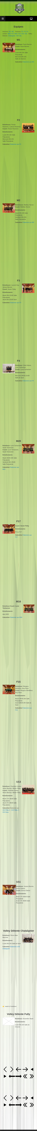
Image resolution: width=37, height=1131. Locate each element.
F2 (22, 31)
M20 (9, 33)
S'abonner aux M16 (16, 617)
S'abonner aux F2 (15, 144)
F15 (19, 33)
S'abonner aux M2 (28, 222)
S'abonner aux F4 (28, 381)
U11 (26, 33)
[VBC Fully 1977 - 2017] (19, 8)
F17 (12, 33)
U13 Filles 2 (15, 810)
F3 (25, 31)
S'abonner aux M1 (28, 62)
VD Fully (18, 36)
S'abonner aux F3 (15, 302)
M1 (10, 31)
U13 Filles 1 (6, 810)
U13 (22, 33)
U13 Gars (6, 812)
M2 (13, 31)
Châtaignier (11, 36)
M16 (16, 33)
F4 (27, 31)
